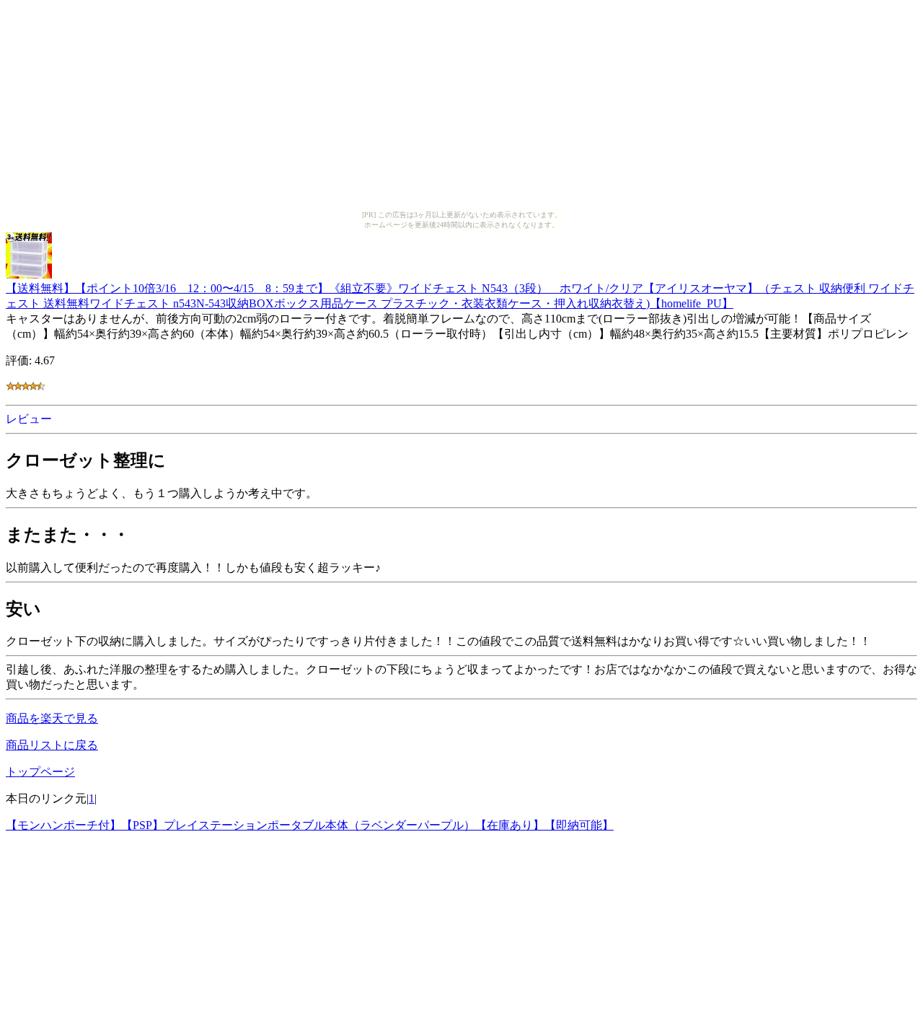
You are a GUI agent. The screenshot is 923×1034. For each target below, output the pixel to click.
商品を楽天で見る (52, 718)
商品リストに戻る (52, 745)
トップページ (40, 772)
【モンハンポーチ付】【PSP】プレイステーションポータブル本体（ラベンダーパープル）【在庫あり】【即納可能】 (310, 825)
